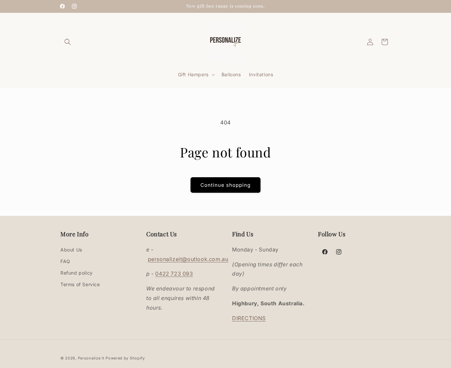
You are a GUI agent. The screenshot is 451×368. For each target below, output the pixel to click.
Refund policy (76, 273)
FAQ (65, 261)
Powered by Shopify (125, 358)
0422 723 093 (174, 273)
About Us (71, 249)
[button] (67, 42)
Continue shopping (225, 185)
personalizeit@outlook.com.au (188, 259)
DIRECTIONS (249, 318)
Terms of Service (80, 284)
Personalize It (91, 358)
